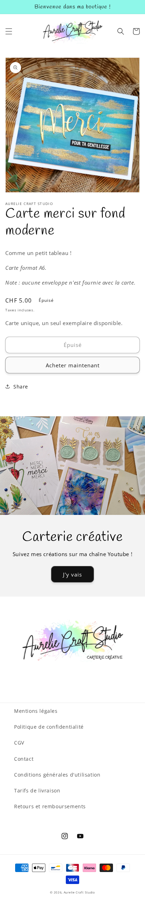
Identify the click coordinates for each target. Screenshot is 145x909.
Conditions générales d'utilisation (57, 774)
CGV (19, 742)
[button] (9, 31)
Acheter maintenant (73, 365)
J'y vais (72, 574)
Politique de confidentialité (49, 726)
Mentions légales (36, 711)
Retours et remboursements (50, 806)
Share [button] (20, 386)
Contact (23, 758)
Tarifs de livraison (37, 790)
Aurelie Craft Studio (79, 892)
